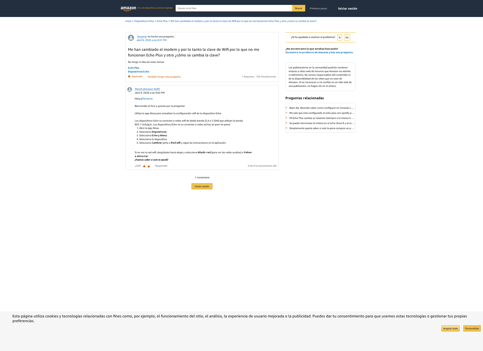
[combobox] (240, 8)
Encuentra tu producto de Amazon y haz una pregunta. (319, 52)
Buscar (298, 8)
